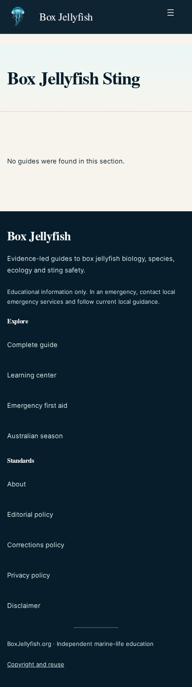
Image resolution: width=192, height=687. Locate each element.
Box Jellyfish (66, 16)
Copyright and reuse (35, 664)
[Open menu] (175, 17)
